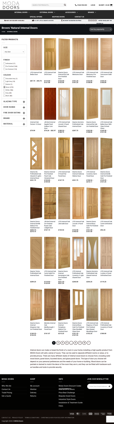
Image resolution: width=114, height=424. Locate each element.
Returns (33, 396)
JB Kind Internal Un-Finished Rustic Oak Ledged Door (49, 225)
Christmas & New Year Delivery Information (57, 417)
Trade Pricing (7, 393)
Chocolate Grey (10, 78)
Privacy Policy (17, 417)
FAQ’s (61, 406)
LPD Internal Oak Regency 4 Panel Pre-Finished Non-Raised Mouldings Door (92, 327)
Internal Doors (20, 12)
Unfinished (9, 63)
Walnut (8, 84)
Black (7, 96)
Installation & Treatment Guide (70, 403)
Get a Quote (6, 396)
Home (3, 31)
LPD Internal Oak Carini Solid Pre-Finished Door (50, 273)
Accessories (70, 12)
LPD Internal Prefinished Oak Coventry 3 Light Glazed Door (78, 274)
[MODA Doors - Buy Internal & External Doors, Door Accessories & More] (11, 5)
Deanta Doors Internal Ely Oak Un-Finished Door (92, 124)
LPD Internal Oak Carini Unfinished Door (106, 224)
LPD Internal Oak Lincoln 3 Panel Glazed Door (64, 124)
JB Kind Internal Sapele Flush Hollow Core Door (49, 125)
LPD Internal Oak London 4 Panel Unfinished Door (106, 273)
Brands (91, 12)
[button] (93, 5)
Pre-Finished (10, 66)
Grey (7, 93)
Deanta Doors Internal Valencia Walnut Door (78, 174)
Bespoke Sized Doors (67, 396)
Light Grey (9, 81)
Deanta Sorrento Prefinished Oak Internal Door (78, 124)
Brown (8, 87)
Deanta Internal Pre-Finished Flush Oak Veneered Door (49, 175)
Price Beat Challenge (67, 393)
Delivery (33, 393)
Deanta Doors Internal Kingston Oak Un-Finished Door (36, 326)
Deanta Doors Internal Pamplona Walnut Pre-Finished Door (63, 327)
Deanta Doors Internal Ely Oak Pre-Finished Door (63, 76)
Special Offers (36, 17)
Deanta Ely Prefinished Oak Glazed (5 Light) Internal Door (35, 175)
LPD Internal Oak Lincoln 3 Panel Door (78, 224)
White (7, 90)
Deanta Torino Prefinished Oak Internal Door (35, 273)
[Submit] (65, 5)
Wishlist (33, 389)
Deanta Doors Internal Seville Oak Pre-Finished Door (106, 175)
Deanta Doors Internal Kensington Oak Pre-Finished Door (63, 275)
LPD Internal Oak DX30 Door (50, 74)
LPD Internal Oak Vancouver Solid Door (106, 75)
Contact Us (79, 17)
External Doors (46, 12)
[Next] (89, 343)
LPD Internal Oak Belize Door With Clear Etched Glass (106, 125)
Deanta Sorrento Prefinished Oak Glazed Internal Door (92, 274)
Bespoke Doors (58, 17)
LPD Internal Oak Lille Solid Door (64, 223)
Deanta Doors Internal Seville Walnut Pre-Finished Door (35, 225)
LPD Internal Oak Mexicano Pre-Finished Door (92, 75)
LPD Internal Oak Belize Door (36, 74)
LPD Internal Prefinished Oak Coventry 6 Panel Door (106, 326)
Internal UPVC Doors (67, 389)
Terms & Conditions (32, 417)
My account (34, 386)
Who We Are (6, 386)
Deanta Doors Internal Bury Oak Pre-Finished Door (92, 225)
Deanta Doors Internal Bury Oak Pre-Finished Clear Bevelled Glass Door (78, 327)
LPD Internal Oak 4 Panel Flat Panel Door (64, 174)
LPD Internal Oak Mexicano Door (78, 74)
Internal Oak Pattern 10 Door (35, 123)
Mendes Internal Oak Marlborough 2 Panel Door (49, 326)
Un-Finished (9, 69)
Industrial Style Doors (67, 399)
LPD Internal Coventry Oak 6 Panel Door (91, 174)
